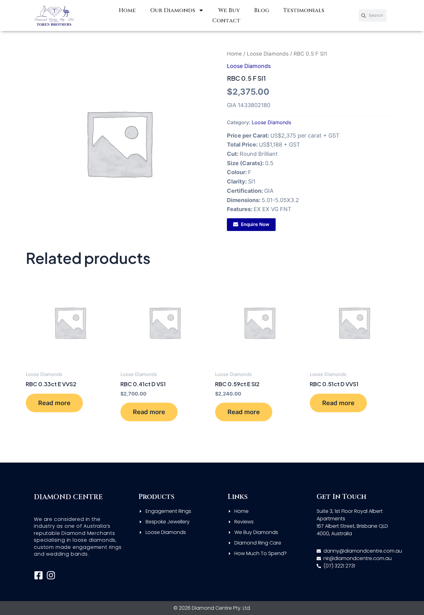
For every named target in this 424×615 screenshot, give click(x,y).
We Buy (229, 10)
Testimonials (303, 10)
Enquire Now (255, 224)
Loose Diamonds (268, 54)
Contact (226, 21)
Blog (261, 10)
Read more (54, 403)
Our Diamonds (172, 10)
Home (127, 10)
